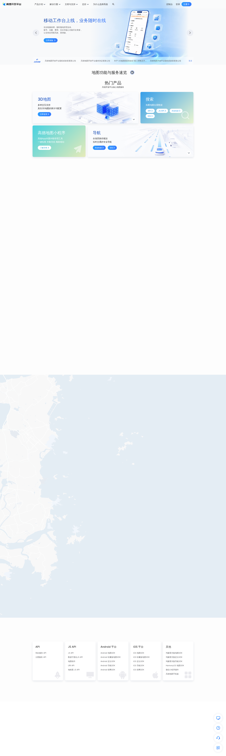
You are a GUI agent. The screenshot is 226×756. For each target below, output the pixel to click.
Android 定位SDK (108, 661)
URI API (71, 665)
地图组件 (71, 661)
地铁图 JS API (74, 670)
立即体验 (50, 40)
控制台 (169, 4)
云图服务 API (40, 657)
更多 (190, 61)
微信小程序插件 (172, 670)
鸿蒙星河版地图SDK (174, 653)
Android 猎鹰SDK (108, 670)
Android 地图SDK (108, 653)
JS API (161, 111)
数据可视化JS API (75, 657)
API (149, 111)
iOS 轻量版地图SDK (141, 657)
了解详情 (43, 148)
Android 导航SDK (108, 665)
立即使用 (43, 114)
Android (175, 111)
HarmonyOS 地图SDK (175, 665)
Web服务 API (40, 653)
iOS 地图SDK (138, 653)
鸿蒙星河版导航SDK (174, 661)
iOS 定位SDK (138, 661)
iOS (149, 116)
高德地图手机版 (172, 674)
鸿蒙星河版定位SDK (174, 657)
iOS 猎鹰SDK (138, 670)
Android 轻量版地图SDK (111, 657)
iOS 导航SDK (138, 665)
